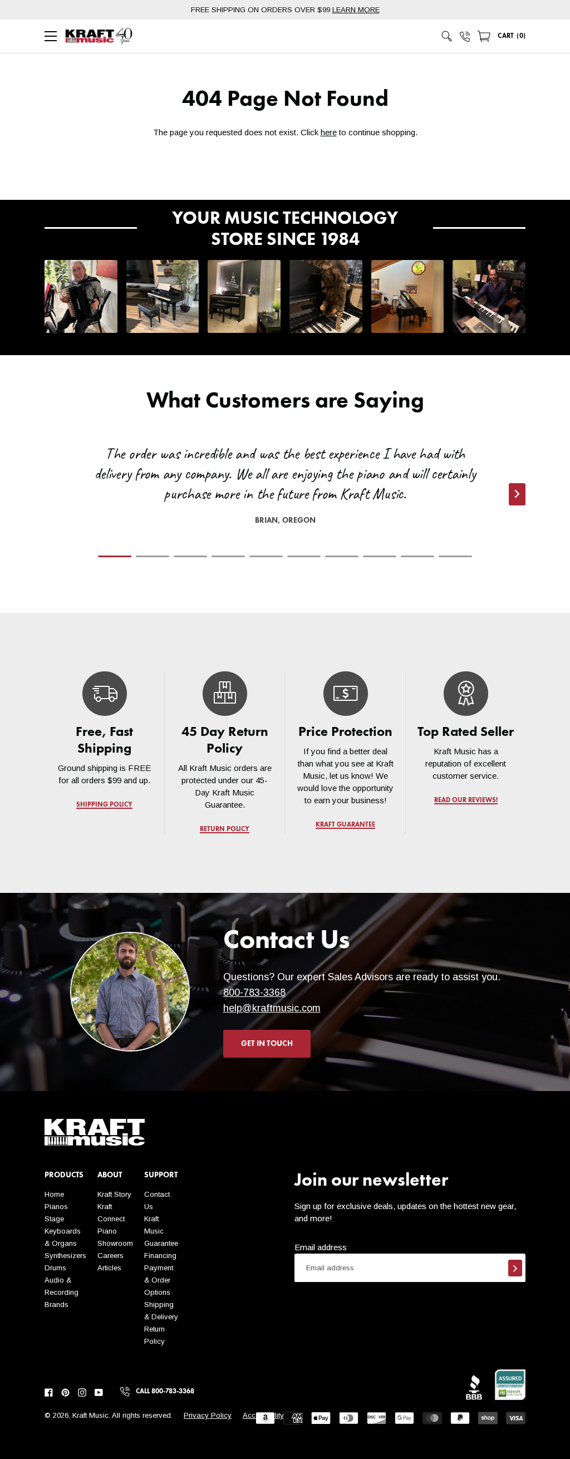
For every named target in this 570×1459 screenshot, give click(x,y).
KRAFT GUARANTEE (345, 825)
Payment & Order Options (158, 1280)
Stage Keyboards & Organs (63, 1231)
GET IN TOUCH (267, 1044)
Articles (109, 1268)
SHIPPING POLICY (104, 805)
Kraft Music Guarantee (161, 1231)
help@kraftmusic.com (272, 1008)
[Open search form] (447, 36)
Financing (160, 1255)
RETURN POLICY (225, 829)
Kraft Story (114, 1194)
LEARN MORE (356, 10)
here (329, 132)
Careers (110, 1255)
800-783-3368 (254, 992)
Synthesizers (65, 1255)
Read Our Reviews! (465, 800)
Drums (55, 1268)
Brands (56, 1304)
